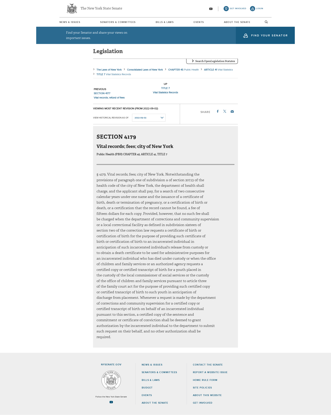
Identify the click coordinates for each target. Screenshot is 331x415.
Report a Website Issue (210, 372)
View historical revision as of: (111, 118)
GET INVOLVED (203, 403)
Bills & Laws (165, 22)
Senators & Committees (118, 22)
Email (232, 111)
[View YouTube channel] (211, 9)
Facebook (217, 111)
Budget (147, 388)
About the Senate (155, 403)
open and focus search (266, 23)
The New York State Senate (101, 8)
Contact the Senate (208, 365)
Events (199, 22)
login (259, 9)
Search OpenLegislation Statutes (215, 61)
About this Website (207, 395)
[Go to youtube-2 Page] (111, 402)
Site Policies (202, 388)
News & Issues (69, 22)
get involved (238, 9)
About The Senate (237, 22)
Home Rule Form (205, 380)
